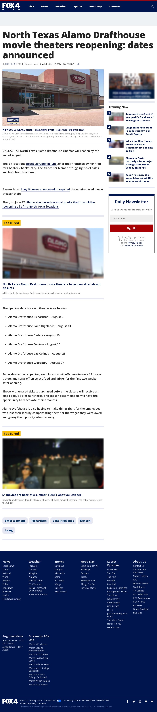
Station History (140, 575)
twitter (133, 701)
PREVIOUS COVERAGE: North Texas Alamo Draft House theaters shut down (43, 129)
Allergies (33, 573)
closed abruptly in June (41, 163)
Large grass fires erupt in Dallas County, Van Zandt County (139, 131)
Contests (137, 605)
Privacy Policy (135, 242)
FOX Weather (35, 584)
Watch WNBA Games (39, 680)
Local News (8, 565)
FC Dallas (59, 580)
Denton (85, 520)
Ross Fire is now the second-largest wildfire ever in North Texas (139, 178)
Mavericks (60, 573)
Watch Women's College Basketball (38, 676)
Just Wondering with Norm (117, 615)
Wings (58, 584)
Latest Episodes (113, 563)
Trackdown (112, 595)
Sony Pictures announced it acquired (45, 189)
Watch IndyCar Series (39, 664)
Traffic (84, 576)
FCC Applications (141, 598)
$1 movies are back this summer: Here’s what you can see (42, 495)
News (6, 561)
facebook (127, 701)
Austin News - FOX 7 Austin (12, 648)
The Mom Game (115, 620)
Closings (33, 569)
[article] (53, 253)
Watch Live (112, 569)
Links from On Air (89, 565)
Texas (5, 569)
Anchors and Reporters (139, 571)
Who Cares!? (113, 598)
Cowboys (59, 565)
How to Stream (140, 583)
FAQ (135, 579)
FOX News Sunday (11, 598)
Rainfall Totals (36, 580)
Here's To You (114, 623)
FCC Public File (140, 594)
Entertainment (31, 64)
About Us (139, 561)
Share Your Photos (38, 594)
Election (6, 580)
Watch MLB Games (38, 654)
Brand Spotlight (141, 609)
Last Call (111, 584)
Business (6, 591)
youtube (146, 701)
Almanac (33, 576)
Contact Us (138, 565)
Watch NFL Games (38, 644)
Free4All (111, 580)
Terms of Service (134, 245)
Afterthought (113, 602)
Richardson (39, 520)
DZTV (110, 609)
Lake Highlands (63, 520)
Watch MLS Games (38, 684)
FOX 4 (20, 64)
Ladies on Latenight (117, 587)
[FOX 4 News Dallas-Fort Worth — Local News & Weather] (12, 6)
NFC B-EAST (113, 606)
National (6, 573)
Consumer (7, 587)
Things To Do (88, 584)
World (5, 576)
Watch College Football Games (36, 649)
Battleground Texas (117, 591)
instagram (139, 701)
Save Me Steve (88, 587)
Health (5, 595)
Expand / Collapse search (153, 6)
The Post (111, 576)
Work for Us (139, 587)
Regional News (12, 636)
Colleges (59, 587)
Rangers (59, 569)
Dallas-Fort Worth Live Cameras (37, 589)
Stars (57, 576)
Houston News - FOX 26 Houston (12, 642)
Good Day (87, 561)
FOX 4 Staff (10, 64)
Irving (9, 530)
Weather (35, 561)
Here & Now (113, 627)
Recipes (85, 573)
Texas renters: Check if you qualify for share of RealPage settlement (139, 117)
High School (61, 591)
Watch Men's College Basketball (39, 669)
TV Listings (138, 590)
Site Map (137, 612)
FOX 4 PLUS (139, 601)
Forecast (33, 565)
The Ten (111, 573)
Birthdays (85, 569)
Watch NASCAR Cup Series (38, 659)
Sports (59, 561)
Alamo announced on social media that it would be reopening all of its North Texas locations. (48, 204)
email (152, 701)
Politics (6, 584)
